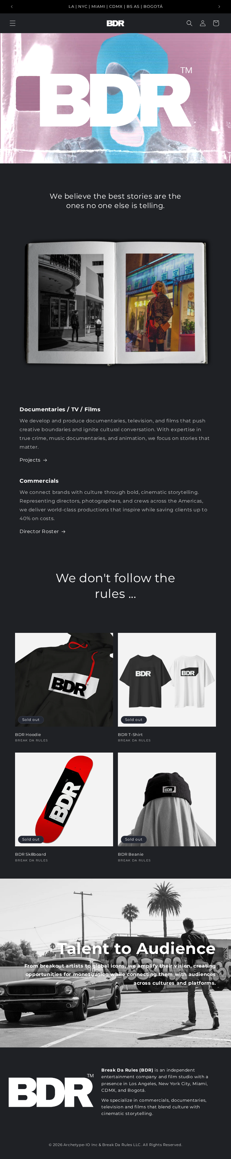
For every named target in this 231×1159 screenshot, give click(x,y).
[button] (12, 23)
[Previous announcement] (11, 6)
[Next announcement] (219, 6)
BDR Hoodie (28, 734)
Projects (30, 460)
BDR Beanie (131, 854)
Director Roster (39, 531)
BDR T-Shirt (130, 734)
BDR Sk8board (30, 854)
